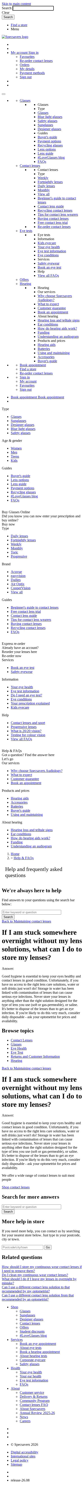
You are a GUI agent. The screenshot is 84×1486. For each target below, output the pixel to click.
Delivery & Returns (33, 1396)
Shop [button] (14, 1307)
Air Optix (17, 584)
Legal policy (19, 1460)
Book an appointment (53, 312)
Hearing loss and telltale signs (59, 320)
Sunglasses (45, 125)
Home (15, 854)
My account (28, 381)
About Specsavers (32, 1409)
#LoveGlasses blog (51, 157)
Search (6, 8)
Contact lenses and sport (28, 723)
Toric (14, 552)
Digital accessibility (24, 1452)
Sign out (26, 77)
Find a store (19, 25)
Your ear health (30, 1376)
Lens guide (45, 153)
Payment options (49, 141)
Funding (44, 332)
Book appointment (33, 365)
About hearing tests (33, 1356)
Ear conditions (48, 324)
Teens (15, 456)
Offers (24, 280)
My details (27, 69)
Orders (24, 65)
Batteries (44, 349)
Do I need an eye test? (26, 695)
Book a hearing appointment (40, 1352)
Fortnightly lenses (50, 182)
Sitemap (16, 1464)
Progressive (19, 556)
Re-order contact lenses (36, 61)
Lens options (47, 149)
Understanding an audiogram (58, 336)
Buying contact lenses (53, 218)
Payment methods (32, 73)
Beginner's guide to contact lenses (34, 607)
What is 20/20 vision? (26, 731)
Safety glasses (47, 121)
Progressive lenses (24, 727)
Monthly (44, 190)
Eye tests (26, 231)
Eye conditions (48, 255)
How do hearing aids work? (57, 328)
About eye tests (30, 1348)
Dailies (16, 580)
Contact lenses (30, 166)
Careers (25, 1421)
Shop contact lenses (16, 1187)
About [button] (15, 1388)
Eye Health (19, 1048)
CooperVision (20, 588)
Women (16, 448)
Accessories (46, 357)
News (24, 1417)
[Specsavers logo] (15, 37)
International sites (23, 1456)
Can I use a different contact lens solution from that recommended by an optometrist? (38, 1297)
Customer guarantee (52, 308)
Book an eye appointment (38, 1344)
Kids (14, 460)
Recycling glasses (50, 145)
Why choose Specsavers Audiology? (36, 771)
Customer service (32, 1392)
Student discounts (32, 1331)
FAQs (42, 161)
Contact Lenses (21, 1040)
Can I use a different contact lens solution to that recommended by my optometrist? (36, 1289)
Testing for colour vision (28, 735)
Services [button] (17, 1340)
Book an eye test (49, 267)
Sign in (33, 52)
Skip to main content (16, 4)
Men (14, 452)
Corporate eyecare (32, 1360)
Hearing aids (47, 345)
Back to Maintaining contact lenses (26, 921)
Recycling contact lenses (55, 210)
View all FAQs (48, 275)
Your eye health (49, 247)
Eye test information (52, 251)
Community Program (35, 1401)
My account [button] (19, 52)
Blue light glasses (50, 117)
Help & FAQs (24, 858)
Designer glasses (49, 129)
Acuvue (16, 572)
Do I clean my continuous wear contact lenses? (35, 1275)
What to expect (48, 304)
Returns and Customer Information (35, 1056)
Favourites (27, 57)
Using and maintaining (54, 353)
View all (44, 194)
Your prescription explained (30, 703)
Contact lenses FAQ (34, 1405)
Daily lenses (46, 186)
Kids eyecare (47, 243)
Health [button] (15, 1368)
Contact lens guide (51, 206)
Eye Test (17, 1052)
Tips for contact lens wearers (58, 214)
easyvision (18, 576)
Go (48, 1247)
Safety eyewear (48, 263)
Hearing (25, 284)
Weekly (43, 178)
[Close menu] (3, 94)
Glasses (25, 100)
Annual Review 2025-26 (37, 1413)
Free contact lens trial (53, 223)
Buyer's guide (47, 137)
